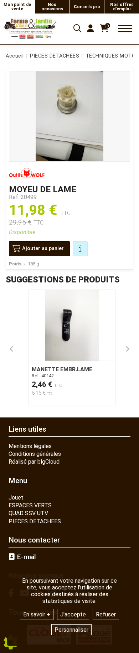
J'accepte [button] (73, 614)
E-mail (25, 557)
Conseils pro (87, 6)
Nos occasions (52, 6)
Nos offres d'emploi (122, 6)
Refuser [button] (106, 614)
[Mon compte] (90, 28)
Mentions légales (30, 446)
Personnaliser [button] (71, 629)
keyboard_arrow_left (11, 349)
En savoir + (36, 614)
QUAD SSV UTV (28, 513)
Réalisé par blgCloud (34, 461)
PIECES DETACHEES (35, 521)
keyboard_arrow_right (127, 349)
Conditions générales (35, 453)
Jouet (16, 497)
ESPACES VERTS (30, 505)
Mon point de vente (17, 6)
